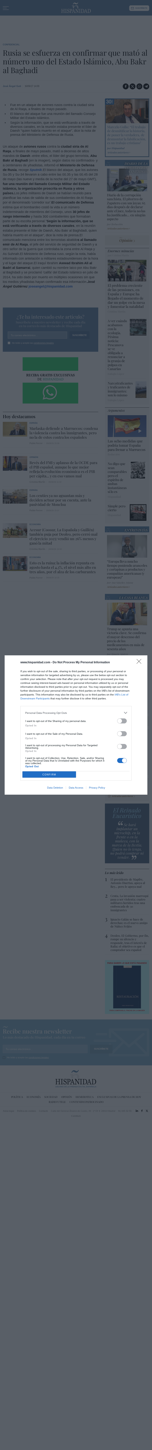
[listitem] (76, 713)
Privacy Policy (97, 787)
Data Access (76, 787)
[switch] (122, 720)
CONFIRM (49, 774)
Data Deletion (55, 787)
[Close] (140, 662)
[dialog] (76, 725)
